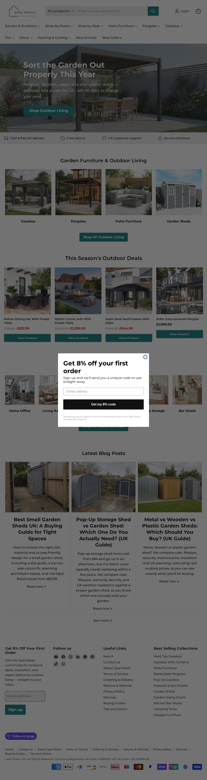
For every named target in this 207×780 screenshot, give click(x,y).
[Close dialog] (145, 357)
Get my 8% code (103, 404)
